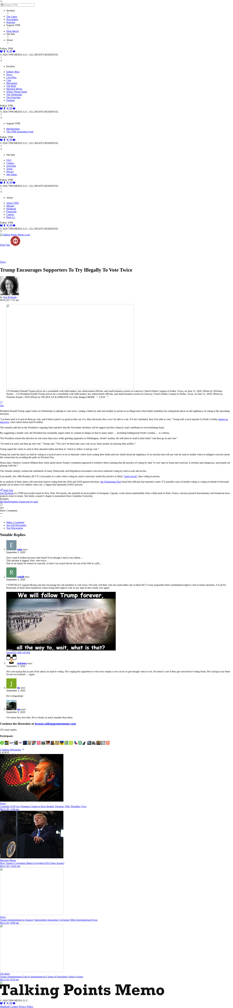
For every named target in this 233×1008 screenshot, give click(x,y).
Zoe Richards (10, 297)
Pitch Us (10, 217)
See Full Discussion (16, 525)
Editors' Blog (12, 71)
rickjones (22, 663)
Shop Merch (12, 31)
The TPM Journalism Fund (19, 131)
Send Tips (5, 245)
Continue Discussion (10, 749)
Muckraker (11, 83)
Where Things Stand (16, 91)
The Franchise (13, 97)
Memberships (13, 128)
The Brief (11, 86)
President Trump (17, 501)
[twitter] (7, 1003)
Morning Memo (14, 89)
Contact (10, 163)
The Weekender (14, 94)
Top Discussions (14, 528)
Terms (9, 168)
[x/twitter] (8, 51)
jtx (18, 687)
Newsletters (12, 19)
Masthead (11, 208)
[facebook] (4, 51)
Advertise (11, 166)
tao (18, 709)
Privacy (10, 171)
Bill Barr (4, 501)
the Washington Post (110, 481)
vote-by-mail (31, 501)
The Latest (11, 16)
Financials (11, 211)
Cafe (8, 80)
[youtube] (14, 51)
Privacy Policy (26, 1006)
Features (10, 100)
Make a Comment (15, 522)
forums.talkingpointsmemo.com (55, 723)
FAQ (8, 160)
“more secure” (130, 476)
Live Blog (11, 77)
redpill (20, 576)
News (9, 74)
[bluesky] (1, 51)
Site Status (11, 174)
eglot (19, 549)
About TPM (12, 203)
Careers (10, 214)
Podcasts (10, 22)
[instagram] (11, 51)
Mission (10, 206)
